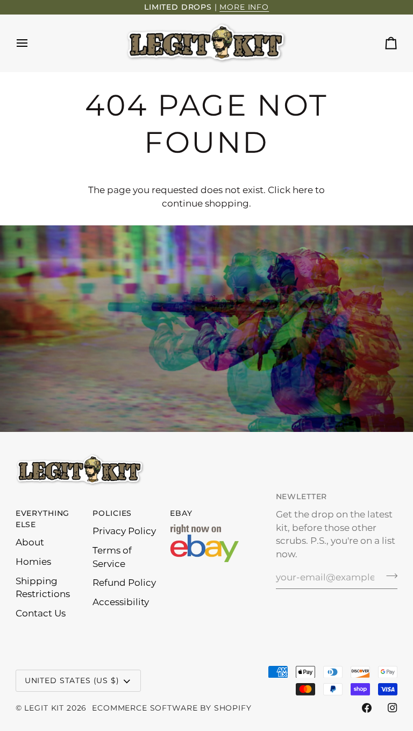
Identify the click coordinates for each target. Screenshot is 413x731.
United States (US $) (72, 680)
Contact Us (41, 613)
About (30, 542)
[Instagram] (392, 708)
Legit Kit (44, 708)
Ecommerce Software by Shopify (171, 708)
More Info (244, 7)
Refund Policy (124, 582)
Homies (33, 561)
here (303, 189)
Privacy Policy (124, 531)
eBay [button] (181, 513)
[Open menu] (32, 43)
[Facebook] (367, 708)
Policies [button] (112, 513)
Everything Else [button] (42, 518)
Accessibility (120, 602)
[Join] (388, 576)
